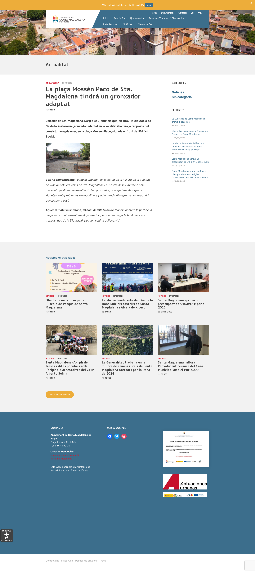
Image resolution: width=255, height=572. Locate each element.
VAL (199, 12)
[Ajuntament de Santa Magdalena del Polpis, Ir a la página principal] (69, 19)
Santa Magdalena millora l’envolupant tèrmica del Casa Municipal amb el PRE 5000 (180, 366)
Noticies (178, 92)
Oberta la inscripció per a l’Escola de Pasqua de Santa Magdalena (190, 132)
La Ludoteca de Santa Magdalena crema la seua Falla (188, 120)
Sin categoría (52, 83)
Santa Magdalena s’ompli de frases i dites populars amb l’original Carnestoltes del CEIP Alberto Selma (190, 174)
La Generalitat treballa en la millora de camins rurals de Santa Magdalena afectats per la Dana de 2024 (127, 368)
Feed (103, 560)
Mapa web (67, 560)
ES (192, 12)
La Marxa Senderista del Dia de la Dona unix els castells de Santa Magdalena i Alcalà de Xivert (188, 146)
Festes (154, 12)
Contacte (182, 12)
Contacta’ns (52, 560)
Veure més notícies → (59, 394)
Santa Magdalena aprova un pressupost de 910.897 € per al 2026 (190, 160)
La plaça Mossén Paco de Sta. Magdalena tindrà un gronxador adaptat (93, 96)
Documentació (168, 12)
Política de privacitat (86, 560)
